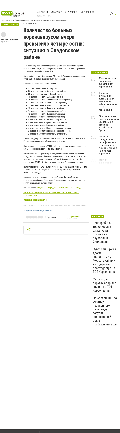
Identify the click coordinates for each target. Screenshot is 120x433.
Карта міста (41, 16)
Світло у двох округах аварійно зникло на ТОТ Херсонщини (104, 285)
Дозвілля (89, 12)
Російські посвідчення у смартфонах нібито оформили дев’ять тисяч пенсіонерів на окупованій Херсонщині (108, 145)
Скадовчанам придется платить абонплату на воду (59, 187)
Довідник (73, 12)
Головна (57, 12)
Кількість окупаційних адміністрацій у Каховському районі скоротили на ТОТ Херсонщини (108, 101)
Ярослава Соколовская (9, 39)
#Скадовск (27, 211)
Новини (43, 12)
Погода (49, 16)
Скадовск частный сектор (35, 200)
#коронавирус (38, 211)
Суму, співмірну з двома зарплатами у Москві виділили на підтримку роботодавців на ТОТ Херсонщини (104, 260)
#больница (49, 211)
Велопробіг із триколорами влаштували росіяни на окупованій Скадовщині (102, 232)
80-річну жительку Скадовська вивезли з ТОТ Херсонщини (108, 82)
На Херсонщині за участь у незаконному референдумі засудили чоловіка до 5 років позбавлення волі (105, 311)
